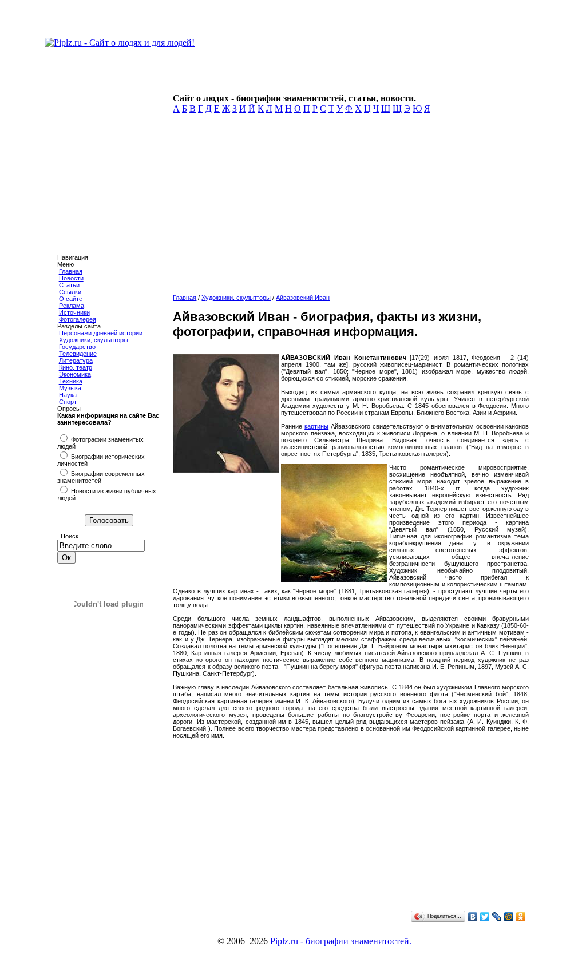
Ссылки (70, 291)
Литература (76, 360)
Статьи (69, 285)
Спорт (68, 401)
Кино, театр (75, 367)
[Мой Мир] (509, 916)
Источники (74, 312)
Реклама (71, 305)
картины (316, 426)
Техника (70, 381)
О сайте (70, 298)
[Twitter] (485, 916)
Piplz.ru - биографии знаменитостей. (340, 941)
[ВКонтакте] (473, 916)
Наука (68, 394)
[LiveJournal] (497, 916)
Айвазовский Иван (303, 297)
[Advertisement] (348, 207)
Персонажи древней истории (100, 333)
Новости (71, 278)
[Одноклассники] (521, 916)
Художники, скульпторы (93, 339)
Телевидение (78, 353)
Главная (70, 271)
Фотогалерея (77, 319)
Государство (77, 346)
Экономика (75, 374)
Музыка (70, 388)
